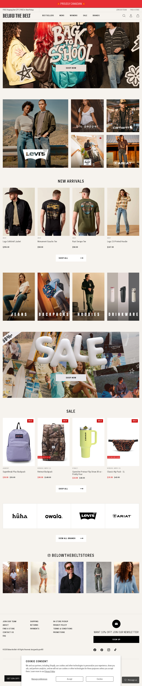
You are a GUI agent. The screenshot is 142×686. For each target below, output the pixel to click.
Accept (69, 679)
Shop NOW (71, 377)
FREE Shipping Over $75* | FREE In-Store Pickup (18, 9)
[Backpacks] (54, 297)
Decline (100, 679)
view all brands (67, 538)
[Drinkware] (123, 297)
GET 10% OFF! (13, 678)
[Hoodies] (88, 297)
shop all (63, 258)
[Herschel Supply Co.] (87, 151)
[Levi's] (35, 133)
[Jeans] (19, 297)
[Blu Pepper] (87, 115)
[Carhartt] (122, 115)
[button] (124, 15)
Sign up (116, 639)
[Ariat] (122, 151)
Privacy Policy (50, 671)
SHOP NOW (71, 68)
